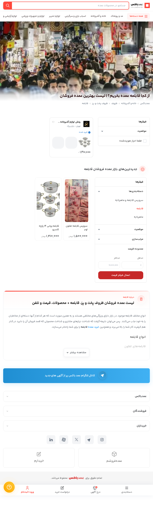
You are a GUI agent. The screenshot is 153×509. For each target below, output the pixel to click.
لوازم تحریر (54, 16)
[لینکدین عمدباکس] (51, 439)
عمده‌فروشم (114, 461)
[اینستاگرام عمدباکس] (102, 439)
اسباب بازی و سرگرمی (75, 16)
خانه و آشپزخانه (98, 16)
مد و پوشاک (117, 16)
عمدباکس (145, 103)
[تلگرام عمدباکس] (89, 439)
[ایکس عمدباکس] (76, 439)
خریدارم (39, 461)
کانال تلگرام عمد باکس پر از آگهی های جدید (70, 375)
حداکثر (117, 258)
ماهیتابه (138, 217)
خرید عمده (93, 327)
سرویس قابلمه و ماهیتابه (129, 200)
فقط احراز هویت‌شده (130, 141)
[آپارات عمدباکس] (63, 439)
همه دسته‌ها (136, 16)
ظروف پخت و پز (100, 103)
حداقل (140, 258)
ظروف (114, 103)
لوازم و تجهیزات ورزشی (33, 16)
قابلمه (139, 209)
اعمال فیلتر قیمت (120, 275)
